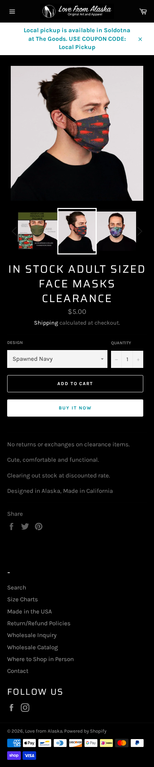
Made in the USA (29, 611)
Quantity (121, 342)
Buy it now (75, 408)
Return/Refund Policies (39, 623)
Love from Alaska (43, 731)
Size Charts (22, 599)
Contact (17, 670)
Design (15, 342)
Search (16, 587)
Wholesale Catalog (32, 647)
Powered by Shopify (85, 731)
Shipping (46, 322)
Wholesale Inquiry (32, 635)
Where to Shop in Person (40, 658)
